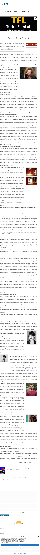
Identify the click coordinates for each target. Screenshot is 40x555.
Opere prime (22, 479)
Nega (20, 548)
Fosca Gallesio (18, 479)
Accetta (20, 545)
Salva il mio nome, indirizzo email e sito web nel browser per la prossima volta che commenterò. (14, 512)
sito (18, 318)
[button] (38, 536)
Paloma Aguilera (31, 479)
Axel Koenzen (10, 479)
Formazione (14, 479)
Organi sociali (2, 528)
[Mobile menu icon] (2, 3)
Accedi (16, 3)
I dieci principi (2, 533)
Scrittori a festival (3, 17)
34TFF (6, 479)
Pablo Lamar (26, 479)
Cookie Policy (16, 553)
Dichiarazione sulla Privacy (22, 553)
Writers (2, 19)
